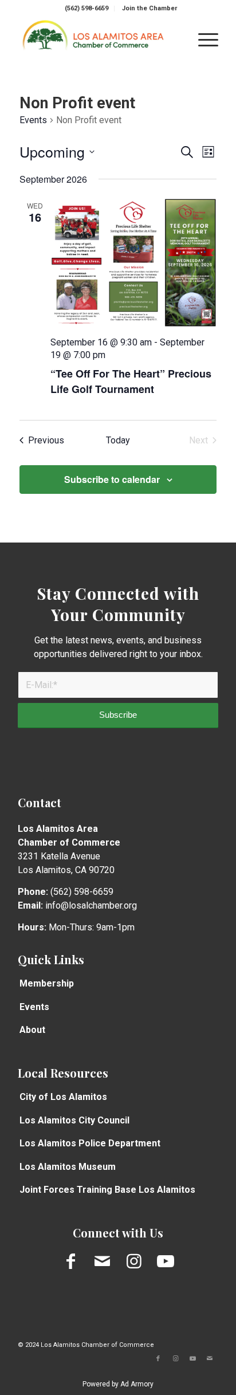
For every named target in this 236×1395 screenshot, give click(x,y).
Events (33, 120)
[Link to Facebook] (70, 1261)
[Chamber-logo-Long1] (98, 39)
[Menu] (202, 39)
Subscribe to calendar (112, 479)
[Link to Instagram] (134, 1261)
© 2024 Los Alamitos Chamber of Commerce (86, 1345)
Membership (46, 983)
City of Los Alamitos (63, 1096)
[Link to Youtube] (165, 1261)
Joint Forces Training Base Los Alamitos (107, 1189)
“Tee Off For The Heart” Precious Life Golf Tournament (130, 381)
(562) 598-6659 (86, 8)
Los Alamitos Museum (67, 1166)
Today (118, 440)
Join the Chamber (149, 8)
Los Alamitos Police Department (89, 1143)
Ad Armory (137, 1384)
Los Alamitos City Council (74, 1120)
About (32, 1029)
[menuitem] (87, 8)
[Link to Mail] (102, 1261)
